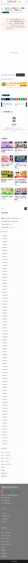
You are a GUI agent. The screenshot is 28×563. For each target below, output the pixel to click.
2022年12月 (5, 366)
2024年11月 (5, 298)
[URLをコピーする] (25, 99)
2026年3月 (5, 250)
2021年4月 (5, 426)
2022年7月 (5, 381)
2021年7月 (5, 417)
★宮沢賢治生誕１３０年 (7, 224)
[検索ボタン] (26, 1)
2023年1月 (5, 363)
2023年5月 (5, 351)
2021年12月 (5, 402)
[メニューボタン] (1, 1)
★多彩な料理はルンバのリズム (8, 227)
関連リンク (5, 521)
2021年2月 (5, 432)
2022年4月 (5, 390)
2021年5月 (5, 423)
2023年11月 (5, 333)
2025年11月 (5, 262)
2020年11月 (5, 440)
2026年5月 (5, 244)
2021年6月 (5, 420)
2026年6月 (5, 241)
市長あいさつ (6, 473)
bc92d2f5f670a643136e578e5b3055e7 (8, 74)
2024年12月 (5, 295)
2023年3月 (5, 357)
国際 (4, 470)
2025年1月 (5, 292)
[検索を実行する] (25, 208)
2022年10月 (5, 372)
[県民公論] (14, 1)
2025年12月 (5, 259)
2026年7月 (5, 238)
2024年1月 (5, 327)
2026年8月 (5, 235)
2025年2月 (5, 289)
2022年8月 (5, 378)
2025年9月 (5, 268)
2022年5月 (5, 387)
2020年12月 (5, 438)
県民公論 (5, 476)
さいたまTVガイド (7, 455)
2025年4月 (5, 283)
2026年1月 (5, 256)
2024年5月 (5, 316)
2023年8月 (5, 342)
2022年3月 (5, 393)
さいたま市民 (6, 461)
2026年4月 (5, 247)
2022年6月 (5, 384)
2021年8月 (5, 414)
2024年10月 (5, 301)
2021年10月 (5, 408)
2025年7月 (5, 274)
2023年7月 (5, 345)
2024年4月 (5, 319)
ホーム (4, 512)
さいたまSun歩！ (5, 12)
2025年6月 (5, 277)
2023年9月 (5, 339)
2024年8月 (5, 307)
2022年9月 (5, 375)
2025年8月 (5, 271)
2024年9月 (5, 304)
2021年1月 (5, 435)
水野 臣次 (14, 124)
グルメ (4, 467)
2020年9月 (5, 443)
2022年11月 (5, 369)
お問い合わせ (5, 518)
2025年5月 (5, 280)
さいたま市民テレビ (7, 464)
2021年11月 (5, 405)
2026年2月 (5, 253)
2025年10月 (5, 265)
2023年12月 (5, 330)
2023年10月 (5, 336)
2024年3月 (5, 322)
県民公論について (6, 515)
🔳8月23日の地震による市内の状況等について (12, 218)
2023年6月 (5, 348)
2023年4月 (5, 354)
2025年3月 (5, 286)
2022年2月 (5, 396)
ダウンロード (21, 74)
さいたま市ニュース (7, 458)
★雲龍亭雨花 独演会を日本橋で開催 (10, 221)
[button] (3, 99)
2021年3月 (5, 429)
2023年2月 (5, 360)
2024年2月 (5, 324)
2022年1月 (5, 399)
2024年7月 (5, 310)
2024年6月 (5, 313)
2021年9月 (5, 411)
